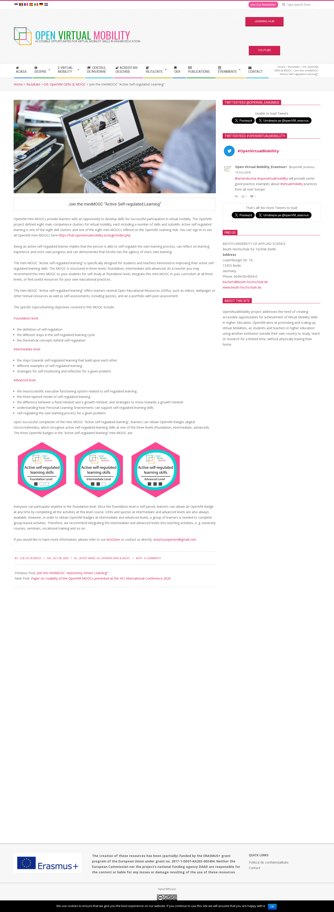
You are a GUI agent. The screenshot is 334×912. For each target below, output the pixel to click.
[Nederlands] (46, 5)
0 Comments (152, 558)
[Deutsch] (41, 5)
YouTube (264, 50)
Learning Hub (264, 21)
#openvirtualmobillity (272, 178)
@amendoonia (245, 178)
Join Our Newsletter (263, 5)
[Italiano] (36, 5)
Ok (272, 906)
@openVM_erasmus (301, 167)
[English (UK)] (16, 5)
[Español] (31, 5)
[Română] (21, 5)
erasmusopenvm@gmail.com (174, 539)
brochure (114, 539)
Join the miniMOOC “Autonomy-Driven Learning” (72, 573)
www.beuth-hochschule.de (242, 287)
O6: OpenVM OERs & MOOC (113, 558)
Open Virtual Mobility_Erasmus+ (261, 167)
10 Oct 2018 (243, 172)
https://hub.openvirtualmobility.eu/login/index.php (95, 235)
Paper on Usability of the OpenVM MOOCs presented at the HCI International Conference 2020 (101, 578)
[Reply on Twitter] (237, 196)
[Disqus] (115, 647)
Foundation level (26, 318)
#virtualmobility (291, 184)
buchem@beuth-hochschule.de (245, 282)
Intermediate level (27, 349)
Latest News (87, 558)
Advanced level (24, 380)
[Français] (26, 5)
